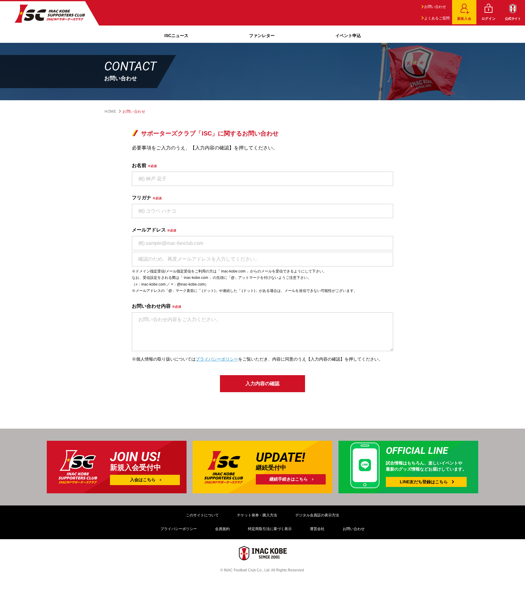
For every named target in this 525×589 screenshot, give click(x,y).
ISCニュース (176, 35)
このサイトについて (202, 515)
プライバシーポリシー (217, 359)
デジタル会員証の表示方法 (317, 515)
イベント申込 (348, 35)
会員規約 (222, 529)
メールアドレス (154, 229)
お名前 (144, 165)
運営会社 (317, 529)
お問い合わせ (434, 7)
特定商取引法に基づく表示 (270, 529)
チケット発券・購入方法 (257, 515)
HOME (110, 111)
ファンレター (262, 35)
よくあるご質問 (436, 18)
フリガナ (147, 197)
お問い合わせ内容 (156, 306)
